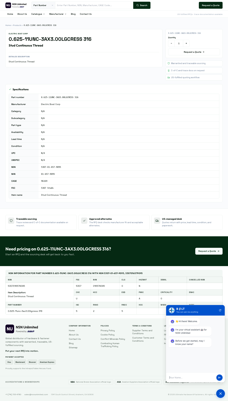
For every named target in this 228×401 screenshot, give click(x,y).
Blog (73, 14)
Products (17, 25)
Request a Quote (210, 5)
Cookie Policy (107, 334)
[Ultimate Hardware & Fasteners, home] (16, 5)
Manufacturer (56, 14)
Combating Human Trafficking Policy (110, 345)
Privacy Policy (108, 330)
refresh (220, 310)
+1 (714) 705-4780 (13, 394)
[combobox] (94, 5)
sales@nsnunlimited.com (36, 394)
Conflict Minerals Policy (113, 339)
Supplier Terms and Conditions (142, 332)
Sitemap (73, 347)
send (219, 377)
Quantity (172, 37)
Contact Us (86, 14)
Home (10, 14)
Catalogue (36, 14)
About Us (22, 14)
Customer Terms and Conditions (143, 339)
